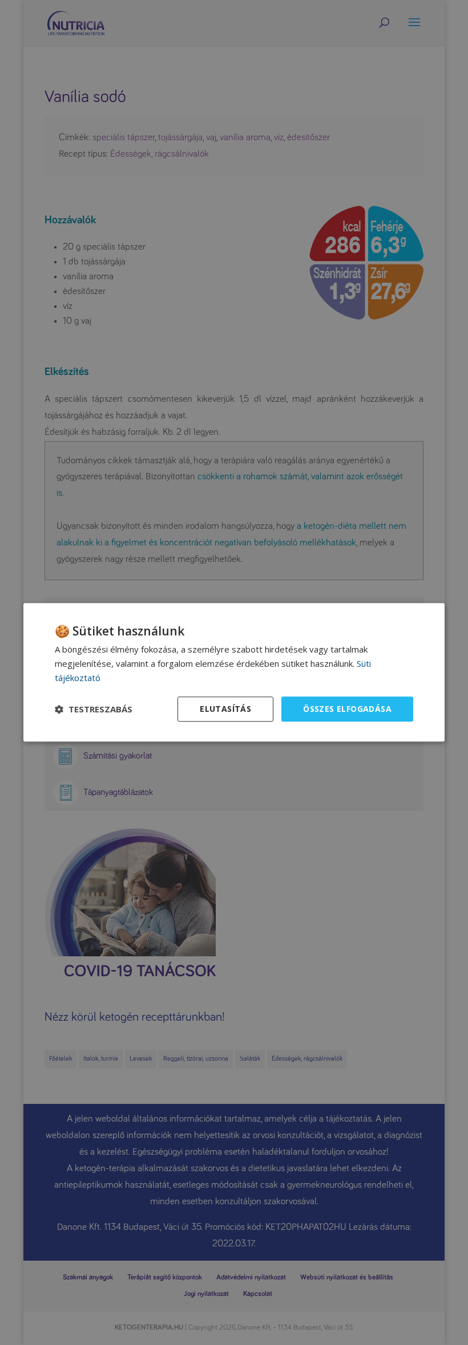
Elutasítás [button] (225, 708)
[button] (93, 709)
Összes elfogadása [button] (347, 708)
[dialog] (234, 672)
